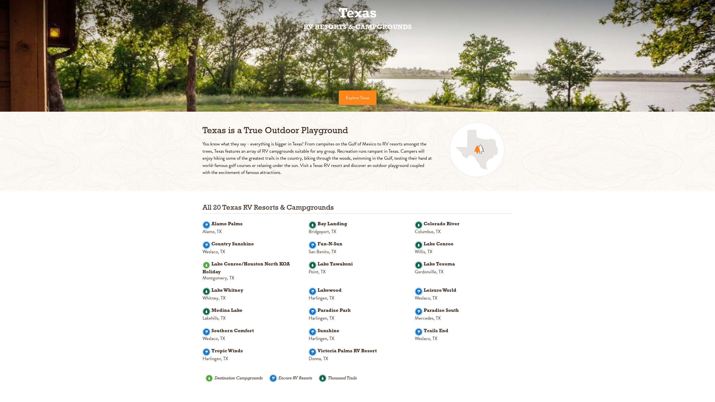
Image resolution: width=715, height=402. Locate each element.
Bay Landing (332, 224)
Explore (358, 97)
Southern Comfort (232, 331)
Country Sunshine (232, 244)
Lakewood (330, 290)
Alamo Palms (227, 224)
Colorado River (441, 224)
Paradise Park (334, 310)
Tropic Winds (227, 351)
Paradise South (441, 310)
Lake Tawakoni (335, 264)
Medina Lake (226, 310)
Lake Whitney (227, 290)
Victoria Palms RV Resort (347, 351)
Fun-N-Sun (330, 244)
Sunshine (328, 331)
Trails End (436, 331)
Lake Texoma (439, 264)
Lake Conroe (439, 244)
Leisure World (440, 290)
